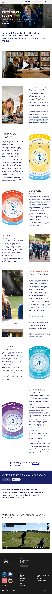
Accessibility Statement (42, 580)
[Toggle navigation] (48, 2)
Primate (48, 590)
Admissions (22, 578)
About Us (22, 582)
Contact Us (22, 585)
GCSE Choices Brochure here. (9, 261)
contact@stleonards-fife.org (26, 569)
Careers (22, 580)
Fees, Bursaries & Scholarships (24, 576)
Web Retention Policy (41, 582)
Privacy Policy (40, 578)
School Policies (23, 583)
